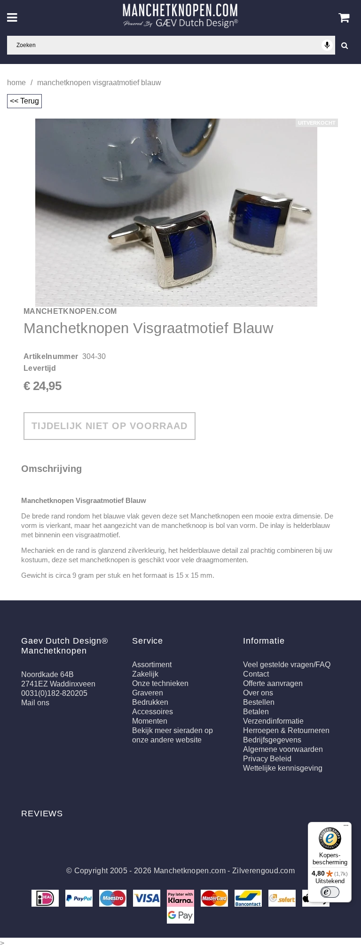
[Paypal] (79, 897)
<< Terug (24, 101)
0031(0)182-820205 (54, 693)
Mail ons (35, 703)
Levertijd (40, 368)
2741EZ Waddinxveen (58, 684)
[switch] (330, 892)
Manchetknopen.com (190, 871)
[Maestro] (113, 897)
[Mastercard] (215, 897)
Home (16, 83)
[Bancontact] (249, 897)
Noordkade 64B (47, 674)
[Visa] (147, 897)
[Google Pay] (180, 914)
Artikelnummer (51, 356)
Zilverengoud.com (263, 871)
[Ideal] (46, 897)
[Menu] (346, 827)
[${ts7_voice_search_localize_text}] (327, 45)
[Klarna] (181, 897)
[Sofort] (283, 897)
